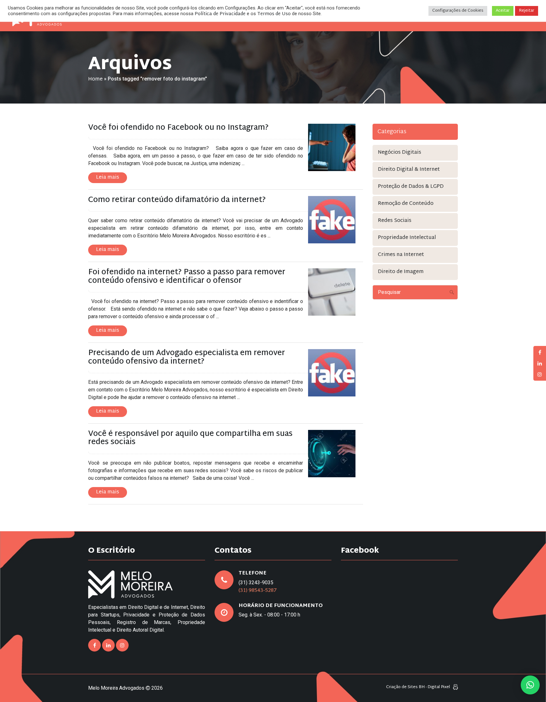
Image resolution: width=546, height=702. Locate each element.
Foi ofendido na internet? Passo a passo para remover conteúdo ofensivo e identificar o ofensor (186, 276)
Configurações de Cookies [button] (457, 11)
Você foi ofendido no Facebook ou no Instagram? (178, 128)
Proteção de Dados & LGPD (411, 186)
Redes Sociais (394, 220)
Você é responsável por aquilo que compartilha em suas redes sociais (190, 438)
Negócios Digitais (399, 152)
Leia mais (107, 177)
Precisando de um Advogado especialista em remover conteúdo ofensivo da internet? (186, 357)
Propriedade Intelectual (407, 237)
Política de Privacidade (220, 14)
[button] (530, 684)
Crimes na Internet (401, 254)
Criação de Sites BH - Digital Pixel (418, 687)
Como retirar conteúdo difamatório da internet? (177, 200)
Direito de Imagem (401, 272)
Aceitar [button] (503, 11)
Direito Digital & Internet (409, 169)
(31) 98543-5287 (258, 590)
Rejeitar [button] (526, 11)
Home (95, 79)
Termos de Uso (274, 14)
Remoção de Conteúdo (406, 203)
